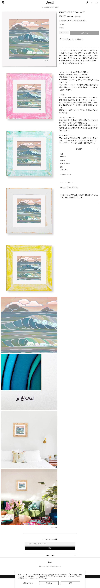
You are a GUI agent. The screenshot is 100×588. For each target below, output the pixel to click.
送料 (60, 20)
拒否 (70, 583)
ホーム (43, 7)
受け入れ (49, 583)
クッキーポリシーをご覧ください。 (36, 578)
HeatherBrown (50, 2)
